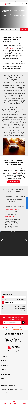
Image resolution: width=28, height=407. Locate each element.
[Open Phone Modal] (22, 4)
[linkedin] (16, 340)
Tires (15, 29)
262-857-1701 (21, 299)
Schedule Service (24, 29)
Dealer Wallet (6, 327)
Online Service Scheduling (12, 209)
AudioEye (21, 389)
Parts (11, 29)
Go (23, 322)
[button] (2, 240)
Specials (2, 29)
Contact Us (10, 389)
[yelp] (20, 340)
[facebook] (7, 340)
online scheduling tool (13, 172)
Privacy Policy (4, 389)
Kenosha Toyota (12, 385)
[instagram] (11, 340)
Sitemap (15, 389)
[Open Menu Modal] (2, 4)
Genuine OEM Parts (10, 216)
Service (7, 29)
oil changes (10, 48)
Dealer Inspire (20, 387)
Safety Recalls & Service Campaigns (8, 392)
